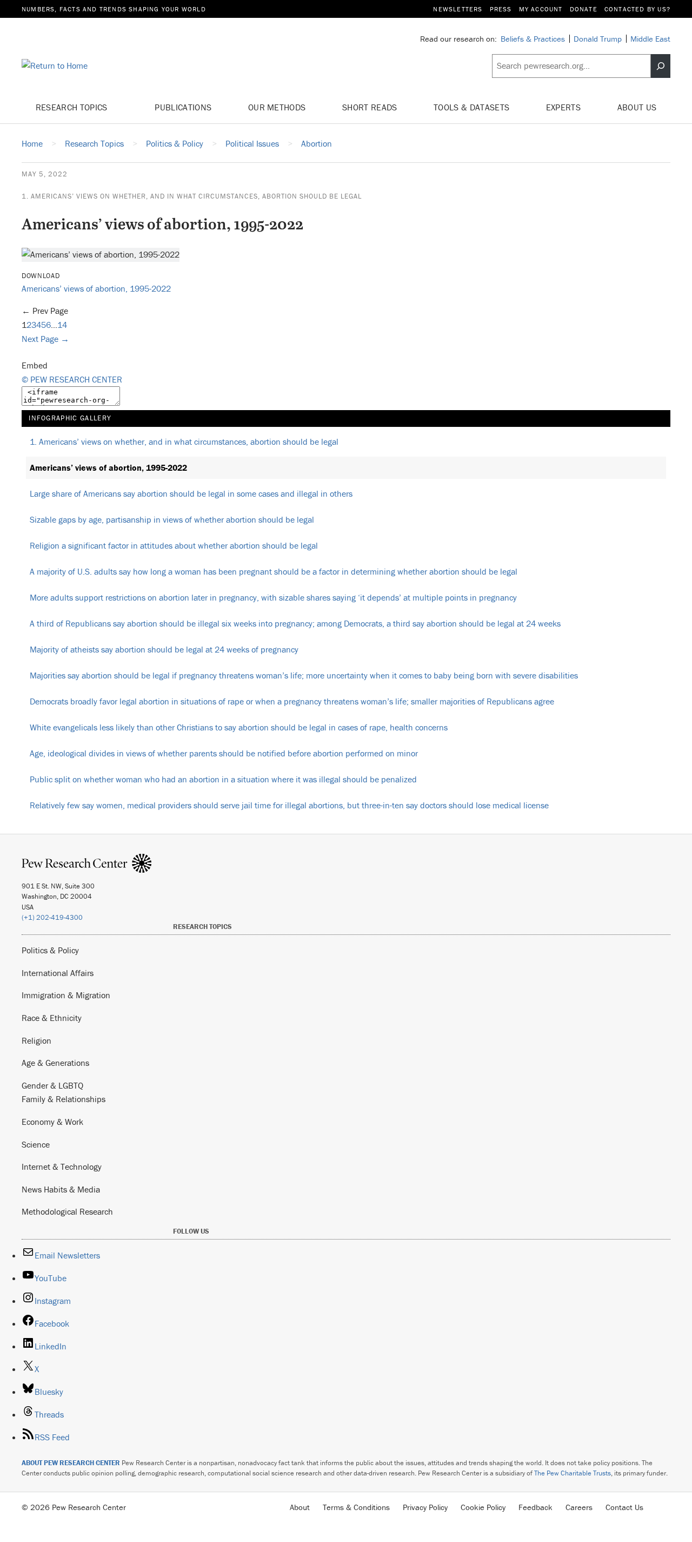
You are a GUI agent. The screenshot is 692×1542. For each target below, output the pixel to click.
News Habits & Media (61, 1189)
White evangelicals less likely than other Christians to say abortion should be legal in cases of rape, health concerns (239, 727)
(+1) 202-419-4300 (52, 917)
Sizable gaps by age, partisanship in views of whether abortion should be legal (172, 519)
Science (36, 1144)
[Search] (660, 66)
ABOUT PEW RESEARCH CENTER (71, 1462)
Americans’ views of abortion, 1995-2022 (96, 288)
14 (62, 324)
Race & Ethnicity (52, 1017)
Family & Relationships (63, 1098)
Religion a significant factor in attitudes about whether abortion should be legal (174, 545)
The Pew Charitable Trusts (572, 1473)
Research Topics (73, 107)
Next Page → (45, 338)
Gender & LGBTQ (52, 1085)
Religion (36, 1040)
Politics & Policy (50, 950)
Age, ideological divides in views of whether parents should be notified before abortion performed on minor (224, 753)
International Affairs (58, 972)
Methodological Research (67, 1211)
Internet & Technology (62, 1166)
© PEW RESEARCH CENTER (72, 379)
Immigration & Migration (66, 995)
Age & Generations (55, 1062)
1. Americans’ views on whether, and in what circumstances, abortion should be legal (192, 196)
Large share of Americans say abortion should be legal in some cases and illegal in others (191, 493)
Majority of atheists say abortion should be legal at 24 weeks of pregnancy (164, 649)
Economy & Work (52, 1121)
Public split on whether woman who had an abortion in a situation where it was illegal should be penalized (223, 779)
